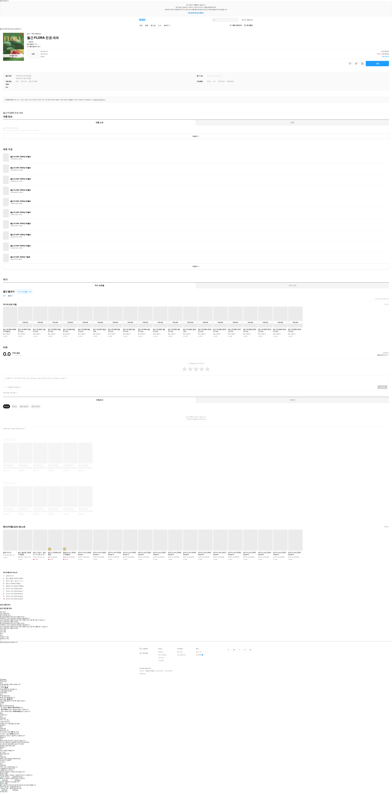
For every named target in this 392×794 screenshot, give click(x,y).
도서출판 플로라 (32, 46)
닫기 (4, 752)
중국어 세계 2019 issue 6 (189, 553)
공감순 (14, 406)
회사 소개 (199, 652)
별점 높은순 (24, 406)
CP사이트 (161, 657)
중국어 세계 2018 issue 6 (204, 553)
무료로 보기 (3, 723)
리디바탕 (160, 660)
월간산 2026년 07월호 (54, 553)
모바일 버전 (3, 791)
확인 (1, 713)
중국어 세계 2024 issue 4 (114, 553)
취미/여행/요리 (36, 34)
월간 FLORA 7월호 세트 (99, 330)
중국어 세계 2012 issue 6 (294, 553)
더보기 (386, 304)
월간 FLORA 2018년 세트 (219, 330)
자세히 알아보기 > (99, 100)
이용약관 (141, 671)
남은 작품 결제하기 (6, 701)
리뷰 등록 (382, 387)
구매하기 (8, 760)
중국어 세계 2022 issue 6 (144, 553)
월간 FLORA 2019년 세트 (204, 330)
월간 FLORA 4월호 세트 (144, 330)
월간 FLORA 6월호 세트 (114, 330)
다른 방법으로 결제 (6, 691)
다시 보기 (11, 770)
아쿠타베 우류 (7, 555)
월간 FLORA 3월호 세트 (159, 330)
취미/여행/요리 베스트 (10, 572)
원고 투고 (180, 652)
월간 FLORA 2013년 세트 (294, 330)
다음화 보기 (3, 770)
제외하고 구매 (4, 637)
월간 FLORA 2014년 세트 (279, 330)
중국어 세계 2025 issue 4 (99, 553)
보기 (1, 752)
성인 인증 (3, 630)
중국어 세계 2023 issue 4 (129, 553)
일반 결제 (12, 745)
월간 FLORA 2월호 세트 (174, 330)
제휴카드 (160, 652)
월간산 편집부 (52, 557)
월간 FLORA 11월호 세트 (39, 330)
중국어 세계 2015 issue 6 (249, 553)
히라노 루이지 (37, 557)
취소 (1, 633)
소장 (377, 63)
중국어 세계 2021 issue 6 (159, 553)
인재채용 (198, 655)
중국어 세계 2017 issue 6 (220, 553)
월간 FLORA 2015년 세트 (264, 330)
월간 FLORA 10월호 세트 (54, 330)
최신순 (6, 406)
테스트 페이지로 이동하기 (196, 13)
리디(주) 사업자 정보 (145, 668)
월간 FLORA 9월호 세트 (69, 330)
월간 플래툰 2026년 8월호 (24, 553)
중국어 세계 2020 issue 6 (174, 553)
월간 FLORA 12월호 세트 (24, 330)
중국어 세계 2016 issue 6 (234, 553)
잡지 (28, 34)
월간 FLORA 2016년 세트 (249, 330)
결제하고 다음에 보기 (18, 735)
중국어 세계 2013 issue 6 (279, 553)
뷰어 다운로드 (162, 655)
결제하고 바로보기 (5, 735)
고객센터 (145, 648)
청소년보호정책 (159, 671)
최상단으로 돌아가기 (11, 642)
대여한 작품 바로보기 (18, 701)
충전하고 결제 (4, 745)
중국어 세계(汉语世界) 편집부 (87, 557)
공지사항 (145, 653)
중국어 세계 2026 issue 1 (84, 553)
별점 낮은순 (35, 406)
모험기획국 (16, 555)
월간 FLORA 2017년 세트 (234, 330)
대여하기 (3, 760)
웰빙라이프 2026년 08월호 (69, 553)
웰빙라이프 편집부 (69, 557)
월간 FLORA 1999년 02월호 (9, 330)
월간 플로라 (30, 44)
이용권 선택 (3, 722)
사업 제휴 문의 (181, 655)
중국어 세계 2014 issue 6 (264, 553)
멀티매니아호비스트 (24, 557)
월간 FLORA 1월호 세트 (189, 330)
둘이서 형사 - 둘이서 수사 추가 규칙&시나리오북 (39, 553)
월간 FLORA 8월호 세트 (84, 330)
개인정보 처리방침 (149, 671)
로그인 (247, 20)
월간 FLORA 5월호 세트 (129, 330)
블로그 (10, 296)
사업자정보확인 (169, 671)
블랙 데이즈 (7, 553)
